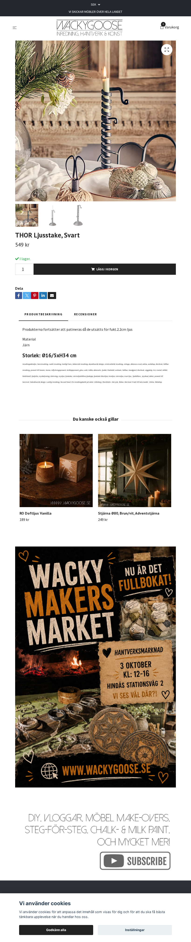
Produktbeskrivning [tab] (43, 314)
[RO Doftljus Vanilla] (56, 470)
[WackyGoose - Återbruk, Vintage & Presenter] (89, 27)
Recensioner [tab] (85, 314)
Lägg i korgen (107, 269)
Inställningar (135, 930)
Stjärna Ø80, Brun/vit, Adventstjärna (128, 513)
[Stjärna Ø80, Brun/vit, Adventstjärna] (134, 470)
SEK (94, 4)
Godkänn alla (56, 930)
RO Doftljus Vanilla (35, 513)
